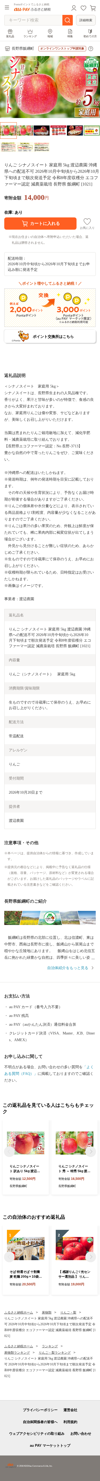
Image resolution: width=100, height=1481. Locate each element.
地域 (50, 36)
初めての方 (90, 36)
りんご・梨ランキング (55, 1352)
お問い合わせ (80, 1434)
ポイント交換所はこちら (53, 336)
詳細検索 (85, 20)
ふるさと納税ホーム (18, 1312)
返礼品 (10, 36)
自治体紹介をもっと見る (67, 968)
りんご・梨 (68, 1312)
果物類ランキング (17, 1352)
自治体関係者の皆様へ (40, 1422)
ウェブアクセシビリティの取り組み (37, 1434)
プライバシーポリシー (40, 1410)
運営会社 (70, 1410)
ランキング (30, 36)
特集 (70, 36)
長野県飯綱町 (23, 49)
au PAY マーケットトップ (50, 1446)
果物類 (46, 1312)
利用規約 (70, 1422)
